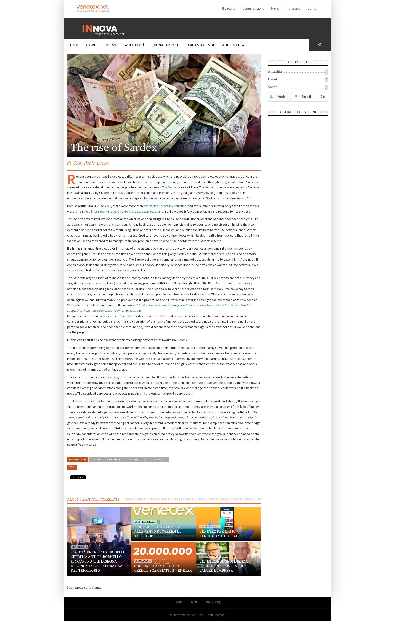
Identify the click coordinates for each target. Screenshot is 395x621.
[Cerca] (320, 44)
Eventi (111, 45)
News (275, 9)
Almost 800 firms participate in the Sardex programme (126, 211)
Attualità (135, 45)
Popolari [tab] (282, 96)
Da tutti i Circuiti (106, 459)
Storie (91, 45)
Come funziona (253, 9)
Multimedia (232, 45)
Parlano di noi (199, 45)
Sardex (160, 459)
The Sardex (170, 187)
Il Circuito (228, 9)
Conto (311, 9)
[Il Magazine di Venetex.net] (105, 28)
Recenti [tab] (306, 96)
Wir (156, 198)
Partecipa (293, 9)
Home (72, 45)
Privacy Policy (212, 601)
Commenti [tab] (322, 96)
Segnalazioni (165, 45)
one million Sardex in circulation (165, 206)
